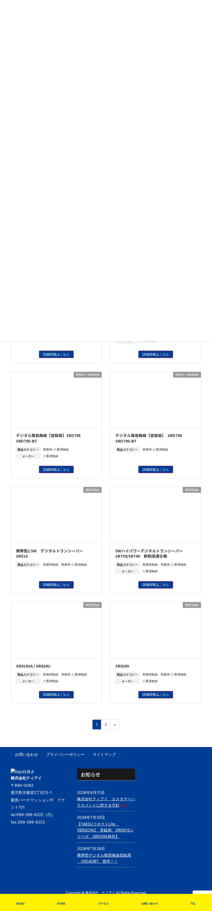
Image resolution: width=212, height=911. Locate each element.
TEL (193, 903)
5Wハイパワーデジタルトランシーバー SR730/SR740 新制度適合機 (151, 553)
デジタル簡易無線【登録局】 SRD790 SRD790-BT (148, 438)
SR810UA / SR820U (33, 666)
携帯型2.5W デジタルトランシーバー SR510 (51, 553)
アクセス (103, 903)
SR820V (122, 666)
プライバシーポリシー (65, 754)
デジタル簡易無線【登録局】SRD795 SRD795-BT (48, 438)
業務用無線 (50, 564)
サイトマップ (104, 754)
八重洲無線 (50, 456)
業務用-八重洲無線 (56, 449)
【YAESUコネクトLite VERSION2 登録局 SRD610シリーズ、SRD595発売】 (105, 830)
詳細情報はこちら (56, 354)
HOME (61, 903)
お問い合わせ (26, 754)
